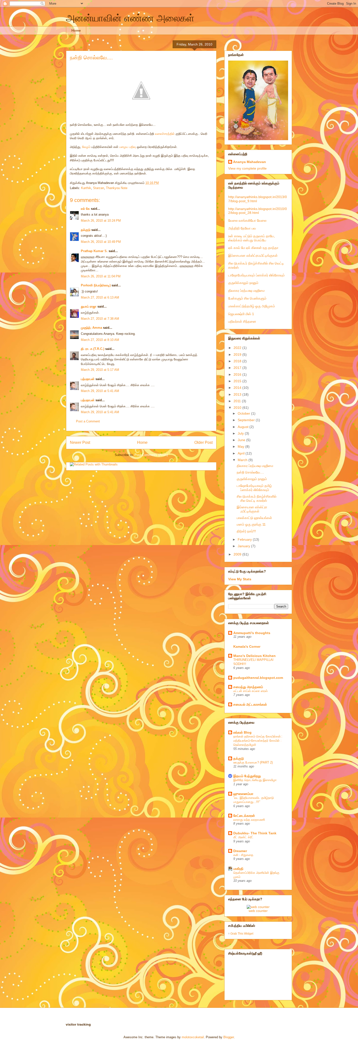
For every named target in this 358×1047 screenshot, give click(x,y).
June (242, 440)
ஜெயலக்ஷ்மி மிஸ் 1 (241, 314)
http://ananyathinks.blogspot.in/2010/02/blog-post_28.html (257, 211)
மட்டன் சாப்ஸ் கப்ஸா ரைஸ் (250, 691)
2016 (238, 374)
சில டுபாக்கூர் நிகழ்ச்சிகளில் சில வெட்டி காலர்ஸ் (256, 498)
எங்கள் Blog (242, 732)
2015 (238, 381)
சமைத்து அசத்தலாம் (248, 687)
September (247, 420)
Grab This (237, 933)
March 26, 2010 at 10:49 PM (101, 242)
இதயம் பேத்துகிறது (247, 776)
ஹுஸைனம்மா (243, 794)
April (241, 453)
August (243, 427)
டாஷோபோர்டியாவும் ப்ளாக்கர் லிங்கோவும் (256, 275)
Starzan (98, 188)
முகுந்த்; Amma (91, 327)
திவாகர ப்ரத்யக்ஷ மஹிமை (246, 290)
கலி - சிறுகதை (243, 855)
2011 (238, 401)
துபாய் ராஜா (88, 306)
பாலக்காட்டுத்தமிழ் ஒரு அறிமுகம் (251, 306)
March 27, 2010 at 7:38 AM (100, 318)
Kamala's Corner (246, 646)
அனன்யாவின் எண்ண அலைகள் (130, 18)
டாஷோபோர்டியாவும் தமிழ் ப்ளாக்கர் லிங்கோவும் (254, 488)
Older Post (203, 442)
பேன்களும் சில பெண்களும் (247, 298)
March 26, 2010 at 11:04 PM (101, 276)
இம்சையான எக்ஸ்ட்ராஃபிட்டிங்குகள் (253, 255)
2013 (238, 394)
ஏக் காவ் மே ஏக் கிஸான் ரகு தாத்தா (253, 248)
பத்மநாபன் (87, 379)
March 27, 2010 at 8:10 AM (100, 340)
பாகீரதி (238, 869)
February (245, 539)
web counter (258, 911)
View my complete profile (247, 168)
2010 (238, 408)
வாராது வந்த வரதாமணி (249, 819)
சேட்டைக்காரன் (244, 816)
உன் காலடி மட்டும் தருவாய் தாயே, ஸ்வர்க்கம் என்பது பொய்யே (251, 238)
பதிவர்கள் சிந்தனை (242, 321)
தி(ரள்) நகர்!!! (246, 531)
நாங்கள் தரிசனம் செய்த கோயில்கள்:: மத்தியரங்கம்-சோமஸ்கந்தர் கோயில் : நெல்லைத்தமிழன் (258, 741)
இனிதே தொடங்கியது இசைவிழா (255, 780)
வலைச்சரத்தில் (165, 134)
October (244, 413)
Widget (248, 933)
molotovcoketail (193, 1037)
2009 (238, 554)
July (241, 433)
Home (76, 30)
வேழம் (86, 147)
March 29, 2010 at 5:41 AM (100, 391)
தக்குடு (85, 230)
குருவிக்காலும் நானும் (243, 283)
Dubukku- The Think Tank (254, 833)
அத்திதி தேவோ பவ (242, 228)
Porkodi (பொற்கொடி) (96, 285)
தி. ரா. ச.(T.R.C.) (92, 349)
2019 (238, 354)
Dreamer (240, 851)
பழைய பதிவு (127, 147)
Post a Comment (88, 421)
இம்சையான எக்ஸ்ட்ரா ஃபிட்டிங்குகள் (252, 509)
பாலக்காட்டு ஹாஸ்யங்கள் (254, 518)
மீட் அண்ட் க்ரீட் (243, 837)
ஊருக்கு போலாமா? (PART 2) (253, 762)
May (241, 446)
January (244, 546)
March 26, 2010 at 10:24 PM (101, 220)
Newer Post (80, 442)
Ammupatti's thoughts (251, 633)
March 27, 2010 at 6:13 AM (100, 297)
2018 (238, 361)
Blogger (228, 1037)
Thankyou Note (116, 188)
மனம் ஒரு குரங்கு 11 (251, 524)
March (243, 460)
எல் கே (85, 208)
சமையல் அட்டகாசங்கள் (250, 704)
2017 (238, 368)
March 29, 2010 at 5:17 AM (100, 370)
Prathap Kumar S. (94, 251)
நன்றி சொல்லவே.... (91, 58)
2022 (238, 348)
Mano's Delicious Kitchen (254, 656)
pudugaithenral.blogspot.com (258, 678)
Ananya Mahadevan (249, 162)
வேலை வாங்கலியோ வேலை (247, 220)
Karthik (86, 188)
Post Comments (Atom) (151, 455)
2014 (238, 388)
